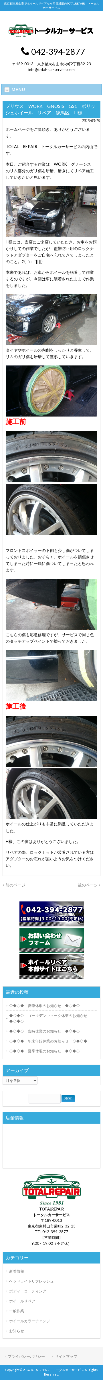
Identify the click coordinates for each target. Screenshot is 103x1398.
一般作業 (16, 1311)
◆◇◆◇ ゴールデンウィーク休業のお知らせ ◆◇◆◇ (50, 1018)
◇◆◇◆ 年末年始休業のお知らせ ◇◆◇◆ (48, 1041)
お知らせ (16, 1330)
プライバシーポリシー (26, 1356)
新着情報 (16, 1271)
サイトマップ (66, 1356)
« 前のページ (14, 884)
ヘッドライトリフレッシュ (31, 1281)
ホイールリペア (22, 1301)
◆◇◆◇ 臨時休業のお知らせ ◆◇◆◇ (44, 1031)
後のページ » (89, 884)
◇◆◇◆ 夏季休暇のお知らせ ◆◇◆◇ (44, 1005)
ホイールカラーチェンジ (29, 1321)
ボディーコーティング (27, 1291)
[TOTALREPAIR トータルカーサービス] (51, 36)
